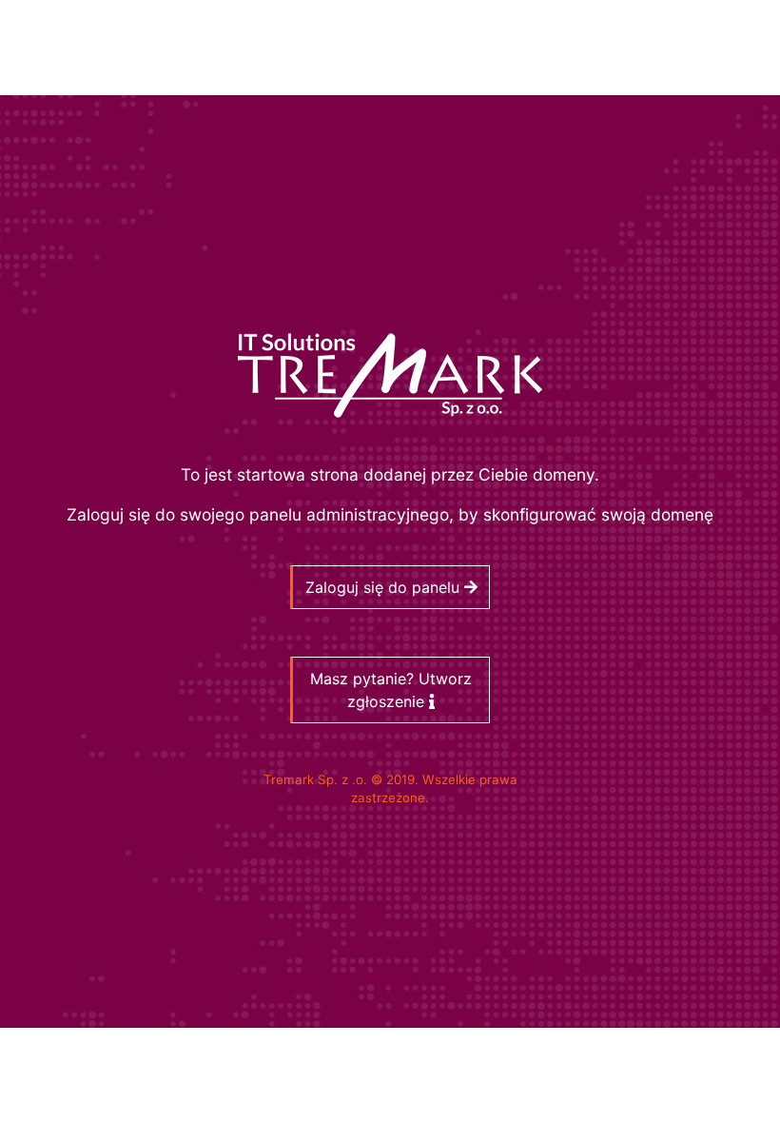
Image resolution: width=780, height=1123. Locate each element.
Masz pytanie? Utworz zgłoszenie (391, 690)
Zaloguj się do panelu (384, 587)
